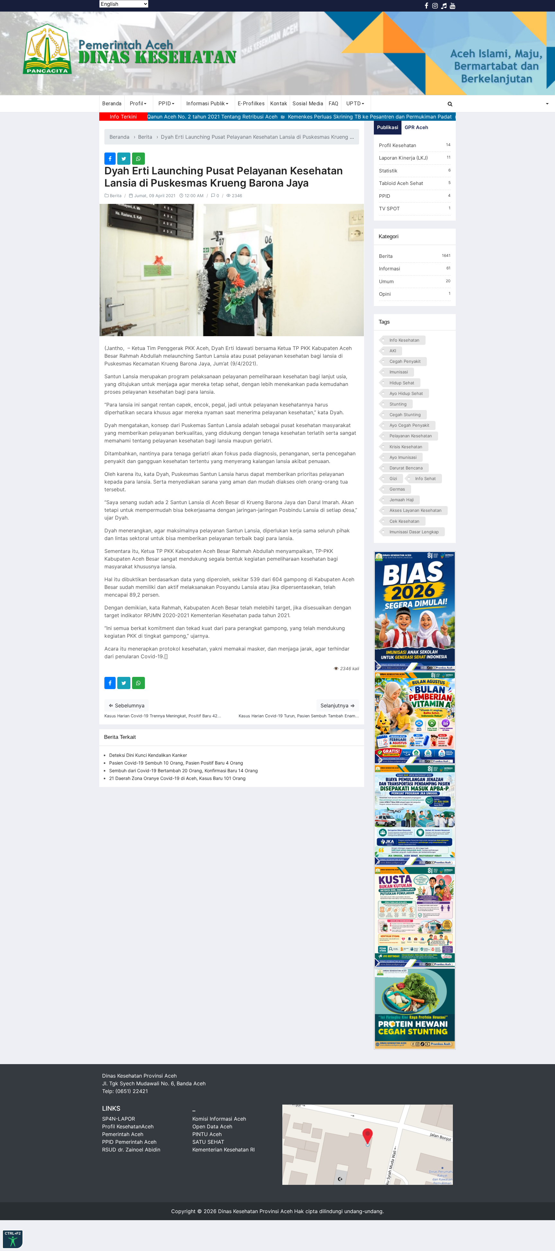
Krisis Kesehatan (406, 446)
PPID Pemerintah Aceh (129, 1142)
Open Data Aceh (212, 1126)
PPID (415, 196)
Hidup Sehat (402, 382)
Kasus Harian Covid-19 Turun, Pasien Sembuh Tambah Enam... (299, 715)
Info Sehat (425, 478)
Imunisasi (399, 371)
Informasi (415, 269)
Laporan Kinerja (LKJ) (415, 158)
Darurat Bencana (406, 467)
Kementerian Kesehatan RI (223, 1149)
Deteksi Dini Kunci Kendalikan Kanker (148, 755)
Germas (397, 489)
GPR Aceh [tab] (416, 127)
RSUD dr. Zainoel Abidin (131, 1149)
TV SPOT (415, 209)
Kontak (278, 104)
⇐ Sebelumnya (127, 705)
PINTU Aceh (207, 1134)
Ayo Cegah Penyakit (409, 425)
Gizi (393, 478)
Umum (415, 281)
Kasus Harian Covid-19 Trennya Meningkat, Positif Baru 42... (162, 715)
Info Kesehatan (404, 340)
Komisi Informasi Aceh (219, 1118)
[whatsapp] (138, 159)
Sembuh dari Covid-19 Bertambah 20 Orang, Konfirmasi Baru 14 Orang (183, 770)
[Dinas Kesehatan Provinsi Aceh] (277, 53)
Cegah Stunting (405, 414)
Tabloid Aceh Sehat (415, 183)
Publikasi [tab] (387, 127)
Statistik (415, 171)
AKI (393, 350)
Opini (415, 294)
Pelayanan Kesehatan (411, 435)
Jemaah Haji (402, 499)
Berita (145, 137)
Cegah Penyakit (405, 361)
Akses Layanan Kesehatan (416, 510)
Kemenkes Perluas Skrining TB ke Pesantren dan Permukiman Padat (332, 116)
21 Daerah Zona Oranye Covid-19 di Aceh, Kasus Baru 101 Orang (177, 778)
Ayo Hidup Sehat (406, 393)
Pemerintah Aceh (122, 1134)
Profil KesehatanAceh (128, 1126)
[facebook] (110, 159)
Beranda (112, 104)
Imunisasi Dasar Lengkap (414, 531)
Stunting (398, 404)
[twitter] (123, 159)
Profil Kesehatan (415, 145)
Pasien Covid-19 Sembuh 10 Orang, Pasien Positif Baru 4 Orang (176, 762)
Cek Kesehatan (404, 521)
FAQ (334, 104)
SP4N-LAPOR (118, 1118)
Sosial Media (308, 104)
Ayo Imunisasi (403, 457)
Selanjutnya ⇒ (338, 705)
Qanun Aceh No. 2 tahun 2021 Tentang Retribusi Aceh (174, 116)
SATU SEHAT (208, 1142)
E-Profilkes (251, 104)
